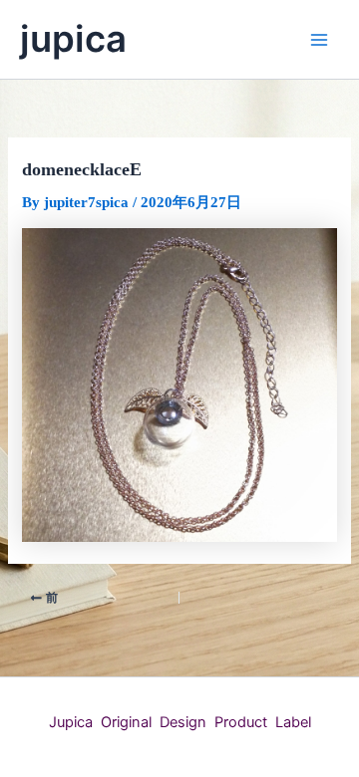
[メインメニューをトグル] (319, 39)
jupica (73, 39)
